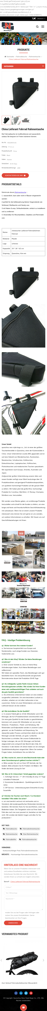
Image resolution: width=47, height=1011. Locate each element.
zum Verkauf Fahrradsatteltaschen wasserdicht (19, 983)
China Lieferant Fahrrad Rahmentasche (25, 882)
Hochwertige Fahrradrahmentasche (24, 854)
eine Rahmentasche (30, 834)
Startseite (10, 57)
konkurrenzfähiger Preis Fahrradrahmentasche (20, 851)
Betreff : (22, 882)
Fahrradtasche (21, 57)
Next (43, 960)
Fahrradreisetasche (29, 839)
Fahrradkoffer (11, 839)
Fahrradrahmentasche (31, 829)
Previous (1, 960)
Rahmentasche (11, 834)
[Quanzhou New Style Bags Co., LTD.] (8, 26)
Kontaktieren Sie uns (14, 175)
